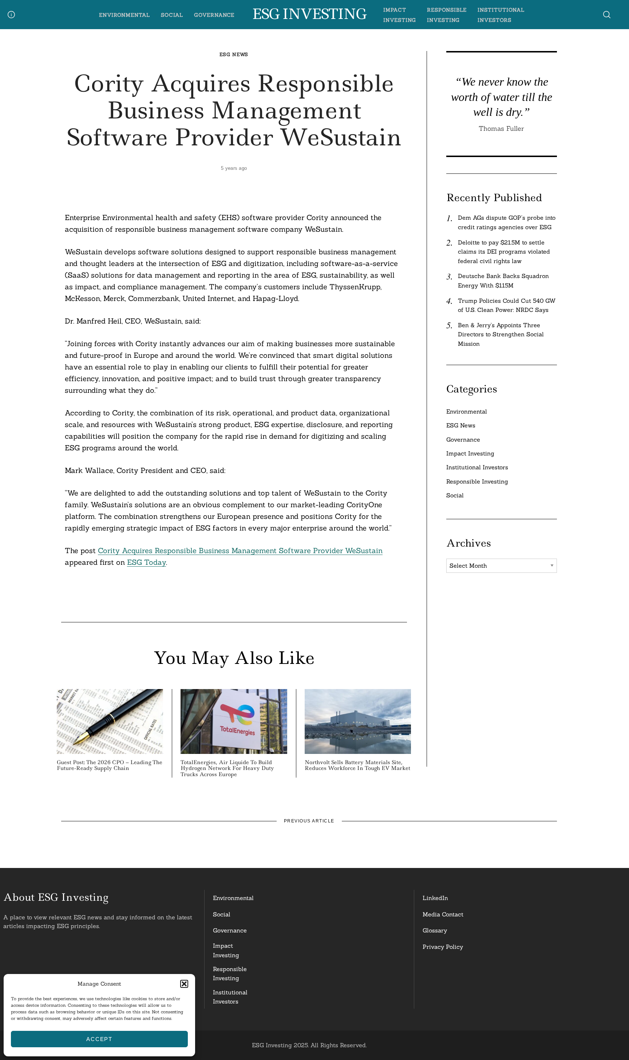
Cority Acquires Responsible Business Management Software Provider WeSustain (240, 550)
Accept (99, 1039)
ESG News (233, 54)
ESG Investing (309, 14)
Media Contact (443, 914)
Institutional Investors (477, 467)
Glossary (435, 930)
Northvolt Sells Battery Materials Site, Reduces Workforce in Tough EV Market (357, 765)
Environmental (124, 15)
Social (172, 15)
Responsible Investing (477, 481)
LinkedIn (435, 897)
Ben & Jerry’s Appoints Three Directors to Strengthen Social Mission (501, 334)
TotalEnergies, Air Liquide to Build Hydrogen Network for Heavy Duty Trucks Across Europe (227, 768)
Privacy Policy (443, 946)
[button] (184, 983)
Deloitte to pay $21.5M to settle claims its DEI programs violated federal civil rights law (504, 252)
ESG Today (146, 562)
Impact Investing (470, 453)
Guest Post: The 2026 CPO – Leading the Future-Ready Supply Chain (109, 765)
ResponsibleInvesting (230, 973)
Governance (214, 15)
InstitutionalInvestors (230, 997)
